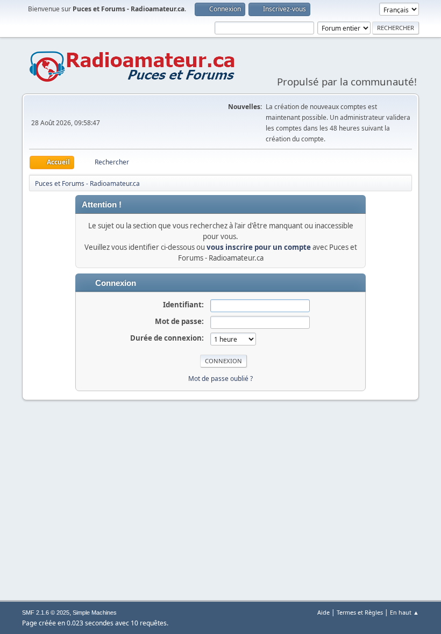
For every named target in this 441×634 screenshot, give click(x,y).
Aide (323, 612)
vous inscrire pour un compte (259, 247)
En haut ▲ (404, 612)
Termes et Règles (360, 612)
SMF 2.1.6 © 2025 (45, 612)
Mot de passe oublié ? (220, 378)
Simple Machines (95, 612)
